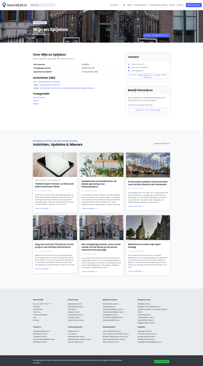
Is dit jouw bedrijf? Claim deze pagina (148, 76)
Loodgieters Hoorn (110, 315)
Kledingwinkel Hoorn (76, 336)
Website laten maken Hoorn (79, 339)
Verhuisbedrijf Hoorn (111, 320)
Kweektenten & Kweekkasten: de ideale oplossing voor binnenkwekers (99, 184)
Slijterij (35, 104)
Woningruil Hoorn (145, 331)
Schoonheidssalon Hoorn (113, 309)
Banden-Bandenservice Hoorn (115, 336)
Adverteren (193, 5)
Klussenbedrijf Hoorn (41, 331)
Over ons (36, 312)
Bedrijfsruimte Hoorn (146, 339)
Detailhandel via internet (49, 85)
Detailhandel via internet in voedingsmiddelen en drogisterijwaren (67, 88)
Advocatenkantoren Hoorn (114, 339)
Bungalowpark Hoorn (146, 323)
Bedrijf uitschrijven (148, 110)
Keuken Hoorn (74, 331)
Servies (36, 100)
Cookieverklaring (40, 315)
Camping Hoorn (144, 315)
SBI (124, 5)
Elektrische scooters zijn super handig (144, 246)
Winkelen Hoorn (144, 304)
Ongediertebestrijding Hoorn (149, 342)
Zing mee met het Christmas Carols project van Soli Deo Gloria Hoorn (54, 246)
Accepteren (161, 361)
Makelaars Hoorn (40, 342)
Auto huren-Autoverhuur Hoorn (116, 334)
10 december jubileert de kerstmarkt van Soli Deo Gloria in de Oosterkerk (148, 183)
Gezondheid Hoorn (75, 315)
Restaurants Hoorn (110, 304)
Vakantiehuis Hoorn (146, 320)
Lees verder (41, 208)
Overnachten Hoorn (146, 317)
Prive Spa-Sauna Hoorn (147, 334)
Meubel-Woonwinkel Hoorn (149, 306)
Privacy (36, 320)
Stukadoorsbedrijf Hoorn (113, 317)
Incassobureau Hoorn (146, 336)
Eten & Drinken (40, 23)
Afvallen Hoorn (74, 317)
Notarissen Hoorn (40, 334)
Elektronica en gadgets (47, 180)
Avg (34, 317)
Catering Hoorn (109, 306)
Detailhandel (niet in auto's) (48, 82)
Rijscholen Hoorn (75, 304)
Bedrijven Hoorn (141, 5)
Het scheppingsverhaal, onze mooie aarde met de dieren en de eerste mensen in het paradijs (101, 247)
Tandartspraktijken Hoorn (113, 312)
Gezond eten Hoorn (76, 320)
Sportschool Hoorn (76, 342)
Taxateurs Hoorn (40, 336)
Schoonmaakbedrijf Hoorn (44, 339)
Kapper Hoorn (74, 312)
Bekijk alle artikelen (161, 143)
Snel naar (114, 5)
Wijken (130, 5)
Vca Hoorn (72, 334)
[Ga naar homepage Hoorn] (14, 5)
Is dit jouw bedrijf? (157, 35)
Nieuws (172, 5)
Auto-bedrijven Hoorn (112, 331)
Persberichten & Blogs (158, 5)
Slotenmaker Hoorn (111, 342)
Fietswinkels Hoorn (75, 306)
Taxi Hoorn (72, 309)
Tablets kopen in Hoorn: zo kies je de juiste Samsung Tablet (54, 185)
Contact (180, 5)
